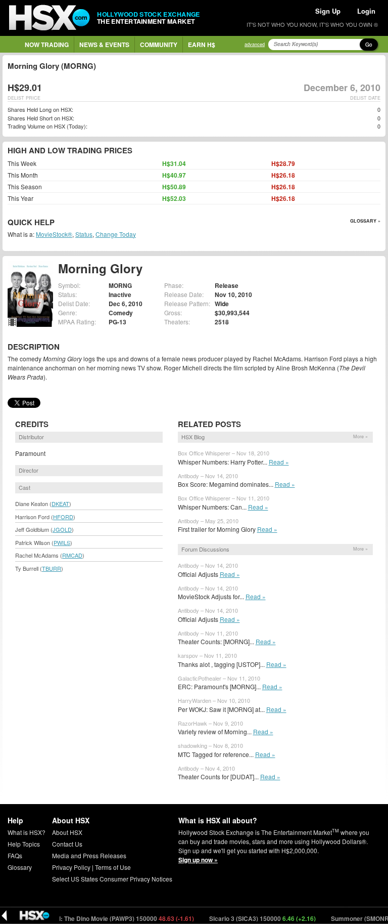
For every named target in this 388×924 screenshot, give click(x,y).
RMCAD (72, 555)
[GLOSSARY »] (56, 223)
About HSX (67, 832)
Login (366, 11)
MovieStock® (54, 234)
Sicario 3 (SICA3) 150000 (252, 918)
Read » (279, 461)
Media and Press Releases (89, 855)
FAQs (15, 855)
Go (368, 44)
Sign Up (328, 11)
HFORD (63, 517)
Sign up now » (198, 859)
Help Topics (24, 843)
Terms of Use (113, 867)
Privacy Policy (71, 867)
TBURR (51, 568)
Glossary (20, 867)
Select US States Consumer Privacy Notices (112, 878)
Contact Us (67, 843)
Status (83, 234)
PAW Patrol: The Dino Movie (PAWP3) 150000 (101, 918)
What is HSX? (26, 832)
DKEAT (60, 503)
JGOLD (62, 529)
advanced (255, 44)
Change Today (115, 234)
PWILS (62, 542)
